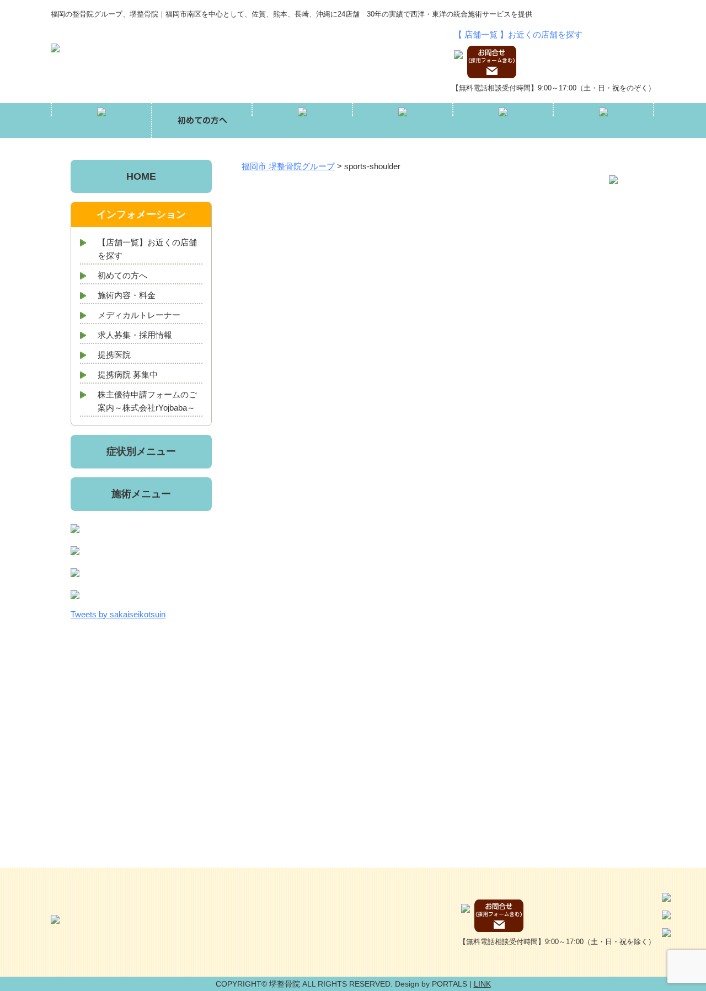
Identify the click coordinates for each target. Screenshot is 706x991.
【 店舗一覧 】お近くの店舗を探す (518, 34)
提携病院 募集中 (128, 374)
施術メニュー (141, 493)
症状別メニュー (141, 451)
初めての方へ (122, 275)
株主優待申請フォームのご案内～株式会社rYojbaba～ (147, 401)
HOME (141, 176)
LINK (482, 983)
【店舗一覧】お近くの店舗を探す (147, 249)
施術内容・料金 (127, 295)
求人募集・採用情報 (135, 335)
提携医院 (114, 354)
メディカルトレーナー (139, 315)
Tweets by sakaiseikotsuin (118, 614)
